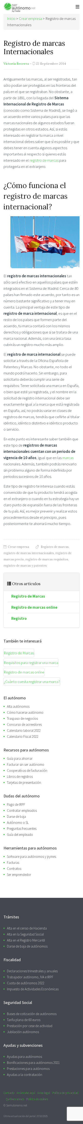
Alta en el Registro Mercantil (26, 940)
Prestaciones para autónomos (28, 1068)
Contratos (14, 868)
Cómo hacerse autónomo (25, 712)
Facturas (13, 862)
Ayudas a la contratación (24, 1074)
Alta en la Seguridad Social (25, 934)
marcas (68, 457)
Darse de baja (16, 816)
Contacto (8, 1093)
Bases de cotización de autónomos (31, 1014)
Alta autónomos (18, 706)
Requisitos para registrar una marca (31, 662)
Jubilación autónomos (23, 1032)
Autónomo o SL (18, 822)
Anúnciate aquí (26, 1093)
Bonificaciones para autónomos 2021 (33, 1062)
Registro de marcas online (34, 607)
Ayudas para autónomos (24, 1056)
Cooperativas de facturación (27, 770)
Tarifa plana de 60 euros (23, 1020)
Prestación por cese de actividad (29, 1026)
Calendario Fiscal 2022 (22, 736)
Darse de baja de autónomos (27, 946)
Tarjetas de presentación (24, 782)
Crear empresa (18, 547)
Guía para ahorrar (20, 758)
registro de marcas (44, 160)
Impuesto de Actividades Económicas (33, 989)
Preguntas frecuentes (21, 828)
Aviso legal (43, 1093)
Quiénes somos (15, 1099)
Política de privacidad (65, 1093)
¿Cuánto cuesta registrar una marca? (32, 681)
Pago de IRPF (16, 804)
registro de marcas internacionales (28, 553)
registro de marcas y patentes (25, 566)
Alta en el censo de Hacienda (27, 928)
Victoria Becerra (16, 64)
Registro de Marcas (28, 596)
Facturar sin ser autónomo (25, 764)
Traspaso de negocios (22, 718)
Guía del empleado (20, 834)
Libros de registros (20, 776)
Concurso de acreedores (24, 724)
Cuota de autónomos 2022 (25, 983)
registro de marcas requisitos (46, 559)
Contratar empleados (22, 810)
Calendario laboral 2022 (24, 730)
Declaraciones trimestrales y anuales (32, 971)
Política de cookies (37, 1099)
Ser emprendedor (19, 874)
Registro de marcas (55, 547)
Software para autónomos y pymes (31, 856)
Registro (19, 618)
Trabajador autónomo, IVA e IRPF (30, 977)
